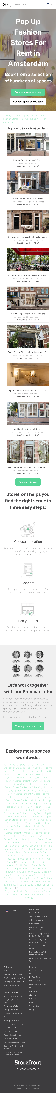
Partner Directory (35, 913)
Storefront (8, 115)
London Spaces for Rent (12, 992)
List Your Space (34, 977)
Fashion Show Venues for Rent (14, 1042)
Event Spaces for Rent (11, 1020)
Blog (30, 988)
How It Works (34, 909)
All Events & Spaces (11, 971)
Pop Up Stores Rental (26, 115)
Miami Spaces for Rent (12, 985)
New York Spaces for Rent (13, 974)
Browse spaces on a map (28, 92)
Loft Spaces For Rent (11, 1031)
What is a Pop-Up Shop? (37, 924)
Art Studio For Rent (10, 1039)
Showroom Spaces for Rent (13, 1013)
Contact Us (33, 991)
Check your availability (28, 726)
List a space (33, 967)
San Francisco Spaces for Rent (14, 978)
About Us (32, 995)
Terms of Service (35, 1006)
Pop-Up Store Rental (11, 1009)
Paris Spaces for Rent (11, 989)
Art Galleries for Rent (11, 1017)
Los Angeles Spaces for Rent (14, 982)
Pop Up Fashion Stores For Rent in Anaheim (25, 764)
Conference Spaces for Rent (13, 1024)
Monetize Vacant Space (37, 984)
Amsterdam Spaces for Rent (14, 996)
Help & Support (34, 999)
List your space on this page (28, 101)
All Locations (8, 967)
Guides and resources (36, 920)
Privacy (31, 1009)
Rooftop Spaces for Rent (12, 1035)
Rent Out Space (34, 980)
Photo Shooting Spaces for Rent (15, 1028)
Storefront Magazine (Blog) (38, 916)
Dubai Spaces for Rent (11, 1006)
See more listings (28, 482)
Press (31, 1002)
